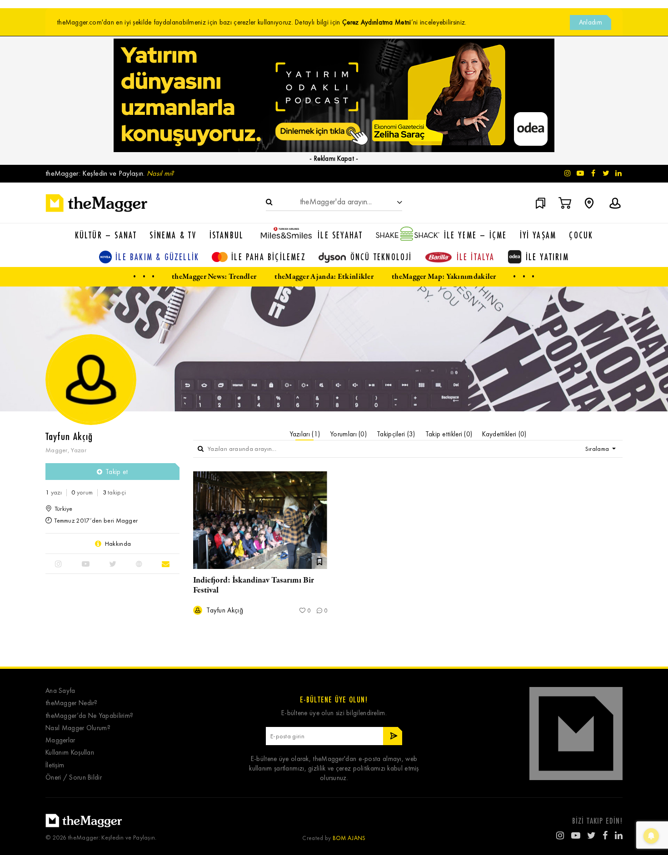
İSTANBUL (226, 235)
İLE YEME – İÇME (475, 235)
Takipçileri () (396, 434)
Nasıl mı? (160, 173)
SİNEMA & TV (173, 235)
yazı (53, 492)
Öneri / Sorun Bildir (73, 777)
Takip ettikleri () (449, 434)
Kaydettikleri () (504, 434)
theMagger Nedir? (71, 703)
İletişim (54, 765)
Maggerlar (60, 740)
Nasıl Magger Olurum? (77, 728)
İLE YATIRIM (547, 257)
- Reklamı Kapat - (333, 158)
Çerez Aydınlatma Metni (376, 22)
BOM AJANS (349, 838)
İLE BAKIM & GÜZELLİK (157, 257)
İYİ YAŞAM (538, 235)
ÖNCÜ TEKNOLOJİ (381, 257)
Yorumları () (348, 434)
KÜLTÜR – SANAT (106, 235)
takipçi (114, 492)
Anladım (590, 22)
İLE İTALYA (476, 257)
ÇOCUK (581, 235)
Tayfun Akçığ (223, 610)
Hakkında (118, 543)
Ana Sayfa (60, 691)
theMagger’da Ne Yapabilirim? (89, 716)
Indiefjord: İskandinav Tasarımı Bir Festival (253, 585)
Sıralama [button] (598, 449)
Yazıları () (304, 434)
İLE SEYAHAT (340, 235)
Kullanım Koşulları (69, 752)
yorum (82, 492)
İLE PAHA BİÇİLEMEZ (268, 257)
